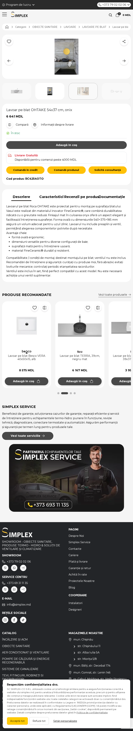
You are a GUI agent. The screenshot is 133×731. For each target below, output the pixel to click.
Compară (22, 124)
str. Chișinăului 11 (89, 646)
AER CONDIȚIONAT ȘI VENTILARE (25, 652)
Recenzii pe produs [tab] (81, 197)
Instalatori (75, 603)
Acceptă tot (17, 721)
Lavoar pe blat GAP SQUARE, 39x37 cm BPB (80, 357)
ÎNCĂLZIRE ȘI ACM (15, 639)
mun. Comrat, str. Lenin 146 (91, 672)
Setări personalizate (65, 721)
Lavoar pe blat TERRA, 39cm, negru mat (27, 357)
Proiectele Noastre (82, 581)
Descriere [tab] (21, 197)
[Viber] (5, 568)
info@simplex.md (19, 604)
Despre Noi (76, 535)
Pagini (73, 529)
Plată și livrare (78, 561)
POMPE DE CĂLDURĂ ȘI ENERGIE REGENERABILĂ (26, 660)
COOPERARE (78, 595)
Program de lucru (18, 4)
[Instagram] (5, 620)
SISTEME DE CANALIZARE (20, 669)
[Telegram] (23, 568)
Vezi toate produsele (112, 294)
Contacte (75, 548)
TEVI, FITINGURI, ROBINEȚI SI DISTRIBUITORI (22, 677)
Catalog (9, 633)
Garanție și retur (80, 568)
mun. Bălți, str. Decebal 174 (91, 665)
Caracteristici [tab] (51, 197)
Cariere (73, 555)
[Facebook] (14, 620)
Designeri (75, 609)
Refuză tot (39, 721)
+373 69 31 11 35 (17, 583)
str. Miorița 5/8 (87, 659)
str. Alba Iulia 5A (88, 652)
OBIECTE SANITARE (16, 646)
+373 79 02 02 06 (114, 4)
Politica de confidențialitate (92, 712)
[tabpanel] (66, 241)
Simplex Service (79, 542)
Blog (72, 587)
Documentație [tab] (112, 197)
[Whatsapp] (14, 568)
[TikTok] (23, 620)
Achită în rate (78, 574)
